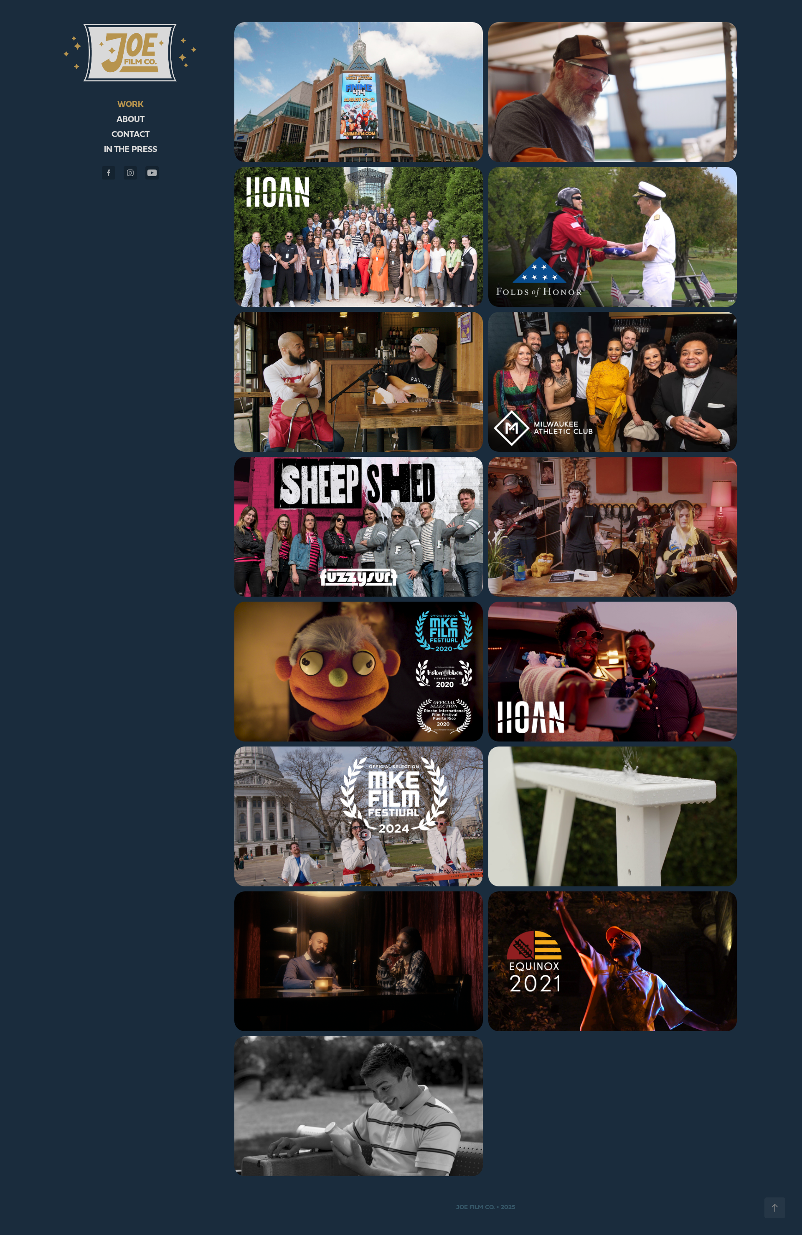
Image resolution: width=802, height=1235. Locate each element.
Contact (131, 134)
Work (130, 104)
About (131, 119)
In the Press (130, 149)
